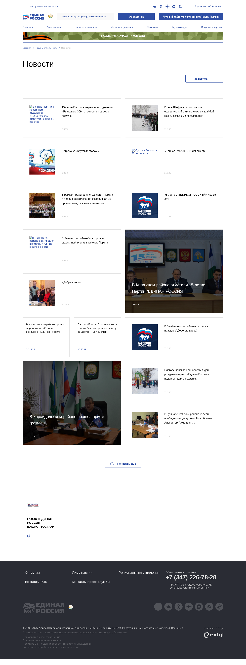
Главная (27, 48)
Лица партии (54, 27)
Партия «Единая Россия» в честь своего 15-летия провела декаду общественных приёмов (97, 328)
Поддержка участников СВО (123, 35)
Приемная (152, 27)
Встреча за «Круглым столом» (80, 151)
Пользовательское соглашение (41, 637)
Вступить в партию (211, 27)
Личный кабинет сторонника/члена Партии (191, 16)
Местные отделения (122, 27)
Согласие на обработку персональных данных (50, 647)
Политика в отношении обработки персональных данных (57, 643)
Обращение (136, 16)
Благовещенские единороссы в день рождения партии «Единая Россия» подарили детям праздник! (187, 374)
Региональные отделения (139, 572)
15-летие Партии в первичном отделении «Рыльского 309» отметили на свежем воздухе (87, 111)
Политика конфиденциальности (42, 640)
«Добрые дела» (71, 282)
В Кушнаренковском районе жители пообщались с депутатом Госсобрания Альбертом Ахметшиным (188, 418)
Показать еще (126, 463)
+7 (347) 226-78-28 (191, 577)
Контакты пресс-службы (91, 582)
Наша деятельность (86, 27)
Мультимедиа (179, 27)
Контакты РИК (36, 582)
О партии (28, 27)
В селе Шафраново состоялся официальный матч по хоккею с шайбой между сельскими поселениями (189, 111)
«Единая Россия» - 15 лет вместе (185, 151)
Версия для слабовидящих (208, 6)
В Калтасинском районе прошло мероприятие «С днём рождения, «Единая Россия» (45, 328)
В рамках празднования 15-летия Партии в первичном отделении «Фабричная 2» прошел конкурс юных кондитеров (87, 199)
